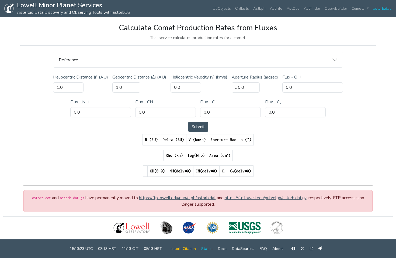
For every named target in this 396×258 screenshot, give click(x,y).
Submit (198, 127)
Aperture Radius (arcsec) (255, 77)
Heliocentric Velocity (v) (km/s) (199, 77)
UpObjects (222, 8)
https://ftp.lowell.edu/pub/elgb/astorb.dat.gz (266, 198)
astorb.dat (382, 8)
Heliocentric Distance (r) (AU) (80, 77)
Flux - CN (144, 102)
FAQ (263, 248)
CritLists (242, 8)
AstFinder (312, 8)
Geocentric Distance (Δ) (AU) (139, 77)
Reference (68, 60)
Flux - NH (79, 102)
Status (207, 248)
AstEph (259, 8)
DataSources (243, 248)
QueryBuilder (336, 8)
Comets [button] (359, 8)
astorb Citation (183, 248)
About (277, 248)
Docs (222, 248)
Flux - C (208, 102)
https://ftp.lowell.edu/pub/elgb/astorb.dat (177, 198)
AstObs (293, 8)
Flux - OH (291, 77)
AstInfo (276, 8)
